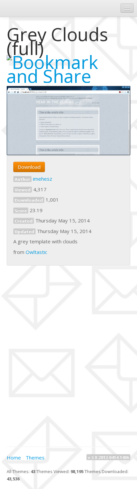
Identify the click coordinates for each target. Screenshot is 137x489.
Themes (35, 457)
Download (29, 166)
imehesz (42, 178)
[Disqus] (68, 355)
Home (14, 457)
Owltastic (36, 252)
